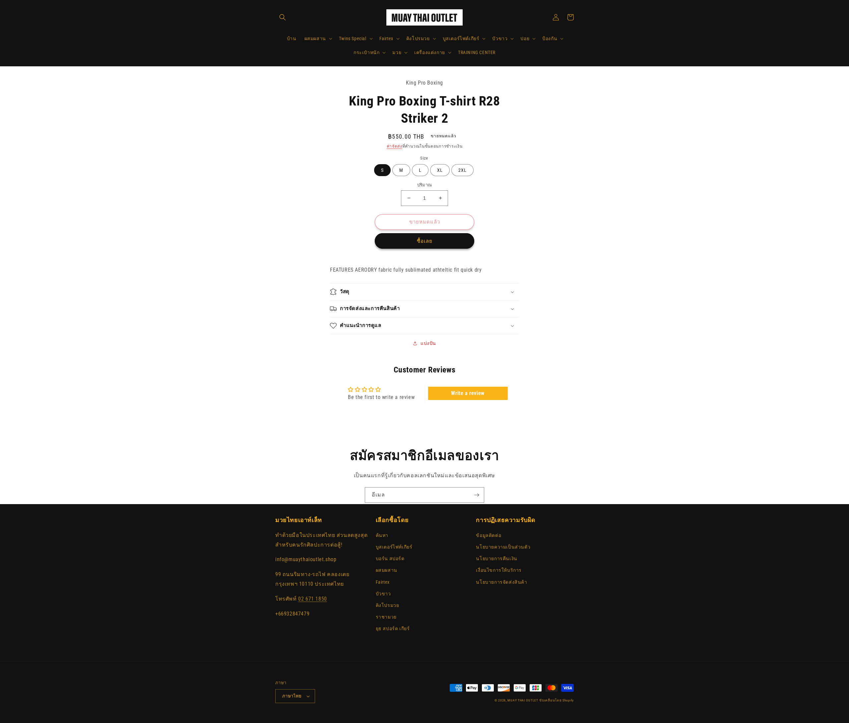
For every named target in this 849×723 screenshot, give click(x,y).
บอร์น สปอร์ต (390, 558)
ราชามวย (386, 617)
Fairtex (383, 582)
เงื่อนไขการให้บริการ (499, 570)
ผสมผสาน (386, 570)
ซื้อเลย (424, 241)
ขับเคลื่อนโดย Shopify (556, 700)
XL (440, 170)
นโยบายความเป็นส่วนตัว (503, 547)
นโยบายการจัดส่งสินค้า (501, 582)
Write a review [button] (467, 393)
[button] (282, 17)
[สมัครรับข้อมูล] (476, 495)
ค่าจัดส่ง (394, 146)
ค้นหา (382, 535)
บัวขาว (383, 593)
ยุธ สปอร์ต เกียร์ (393, 628)
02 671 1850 (312, 599)
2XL (462, 170)
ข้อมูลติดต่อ (488, 535)
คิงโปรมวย (387, 605)
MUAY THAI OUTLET (522, 700)
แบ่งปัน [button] (428, 343)
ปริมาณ (424, 184)
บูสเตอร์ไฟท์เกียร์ (394, 547)
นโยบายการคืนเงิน (496, 558)
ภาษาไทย (292, 695)
